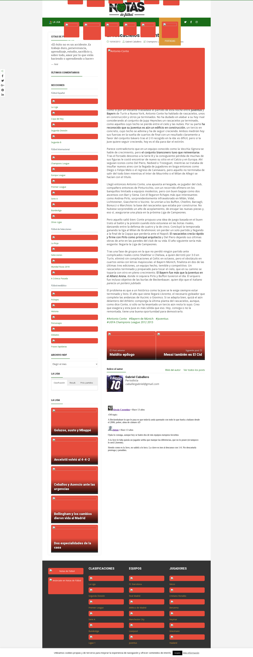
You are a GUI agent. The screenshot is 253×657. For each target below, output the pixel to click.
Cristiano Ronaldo (177, 595)
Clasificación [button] (59, 382)
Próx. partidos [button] (87, 382)
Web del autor (173, 370)
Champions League (60, 163)
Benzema (173, 607)
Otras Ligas (56, 222)
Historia (54, 311)
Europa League (58, 175)
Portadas (170, 41)
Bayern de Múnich (142, 318)
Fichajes (71, 40)
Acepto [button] (177, 653)
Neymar (173, 619)
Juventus (163, 318)
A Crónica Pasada (59, 278)
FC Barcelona (135, 584)
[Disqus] (154, 441)
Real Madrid (134, 595)
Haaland (173, 642)
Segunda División (59, 130)
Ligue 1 (92, 642)
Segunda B (56, 142)
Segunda (148, 40)
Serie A (130, 38)
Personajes (56, 323)
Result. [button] (73, 382)
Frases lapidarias (59, 346)
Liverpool (133, 631)
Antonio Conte (118, 318)
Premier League (58, 186)
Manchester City (136, 619)
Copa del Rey (57, 118)
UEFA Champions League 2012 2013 (131, 322)
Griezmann (174, 631)
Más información (191, 652)
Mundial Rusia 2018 (60, 266)
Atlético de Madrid (137, 607)
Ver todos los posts (194, 370)
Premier (112, 39)
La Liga (56, 22)
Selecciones (56, 255)
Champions (92, 43)
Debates (55, 334)
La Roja (54, 243)
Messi (172, 584)
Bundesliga (56, 210)
